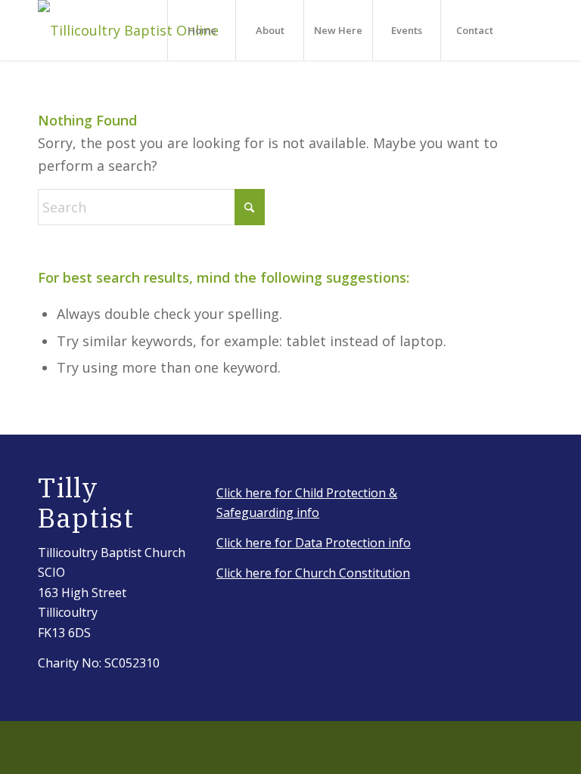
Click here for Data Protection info (313, 542)
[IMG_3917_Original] (128, 30)
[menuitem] (201, 30)
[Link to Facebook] (531, 29)
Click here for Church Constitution (313, 573)
